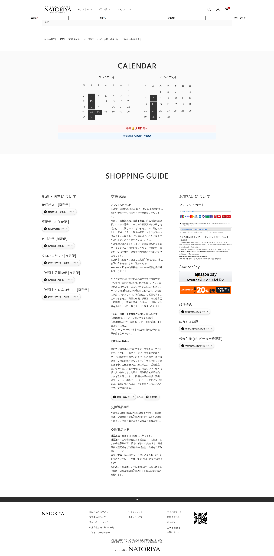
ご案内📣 (34, 18)
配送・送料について (98, 512)
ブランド (102, 9)
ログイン (171, 522)
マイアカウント (174, 512)
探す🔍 (103, 18)
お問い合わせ (173, 532)
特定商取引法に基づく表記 (101, 527)
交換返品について (97, 517)
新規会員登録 (173, 517)
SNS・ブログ (240, 18)
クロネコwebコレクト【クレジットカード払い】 (204, 237)
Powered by (120, 550)
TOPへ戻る (137, 499)
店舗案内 (171, 18)
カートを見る (173, 527)
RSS (130, 517)
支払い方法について (98, 522)
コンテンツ (122, 9)
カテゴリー (83, 9)
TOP (46, 22)
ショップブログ (135, 512)
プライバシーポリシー (99, 533)
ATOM (138, 517)
